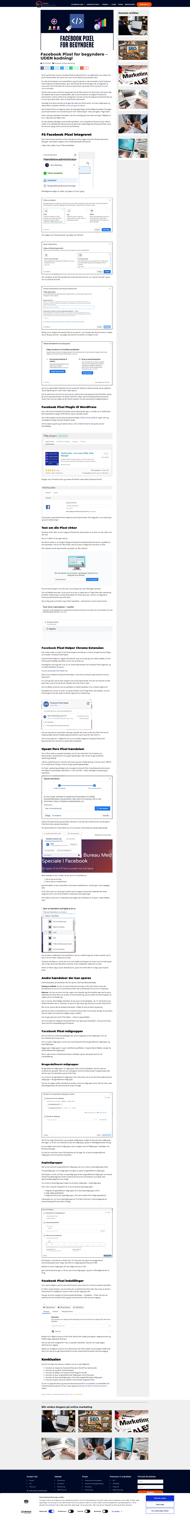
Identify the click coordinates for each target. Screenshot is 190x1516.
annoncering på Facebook (75, 105)
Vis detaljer (116, 1511)
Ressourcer (130, 4)
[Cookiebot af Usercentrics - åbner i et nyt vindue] (26, 1512)
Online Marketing (68, 63)
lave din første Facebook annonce (94, 1386)
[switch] (71, 1511)
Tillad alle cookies (160, 1498)
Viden (120, 4)
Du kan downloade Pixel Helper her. (55, 671)
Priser (105, 4)
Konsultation (92, 4)
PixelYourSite (85, 418)
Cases (113, 4)
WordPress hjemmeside (65, 394)
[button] (46, 68)
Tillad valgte (160, 1504)
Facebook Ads (77, 4)
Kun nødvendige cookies (160, 1511)
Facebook (57, 63)
